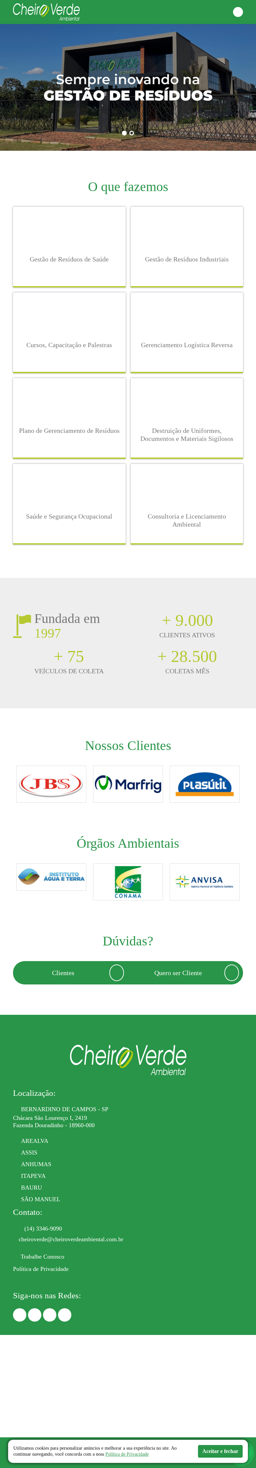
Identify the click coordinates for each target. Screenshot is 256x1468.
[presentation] (12, 786)
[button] (238, 12)
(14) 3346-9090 (43, 1228)
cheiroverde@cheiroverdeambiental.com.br (71, 1239)
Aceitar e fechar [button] (220, 1451)
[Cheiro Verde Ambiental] (46, 11)
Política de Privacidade (41, 1269)
